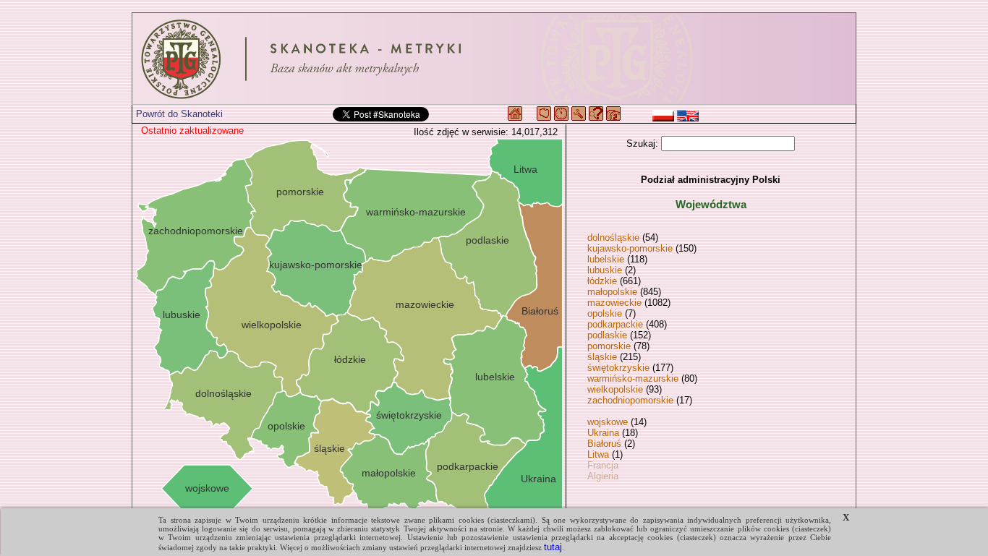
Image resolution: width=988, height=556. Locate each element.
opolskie (604, 313)
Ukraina (603, 432)
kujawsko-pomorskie (630, 248)
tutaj (553, 547)
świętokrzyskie (618, 367)
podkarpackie (615, 324)
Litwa (598, 454)
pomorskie (609, 346)
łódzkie (602, 280)
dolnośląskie (613, 237)
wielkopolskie (615, 389)
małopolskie (612, 291)
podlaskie (607, 335)
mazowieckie (614, 302)
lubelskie (605, 259)
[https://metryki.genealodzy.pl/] (494, 58)
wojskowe (607, 421)
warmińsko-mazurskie (632, 378)
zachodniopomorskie (630, 400)
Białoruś (604, 443)
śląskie (602, 356)
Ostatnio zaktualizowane (192, 130)
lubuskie (604, 270)
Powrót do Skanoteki (179, 113)
